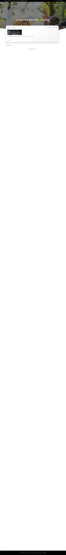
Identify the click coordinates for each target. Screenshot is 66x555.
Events (44, 4)
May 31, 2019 (55, 27)
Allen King (49, 27)
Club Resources (37, 4)
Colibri (45, 552)
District (29, 4)
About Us (24, 4)
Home (19, 4)
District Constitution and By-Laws (55, 4)
